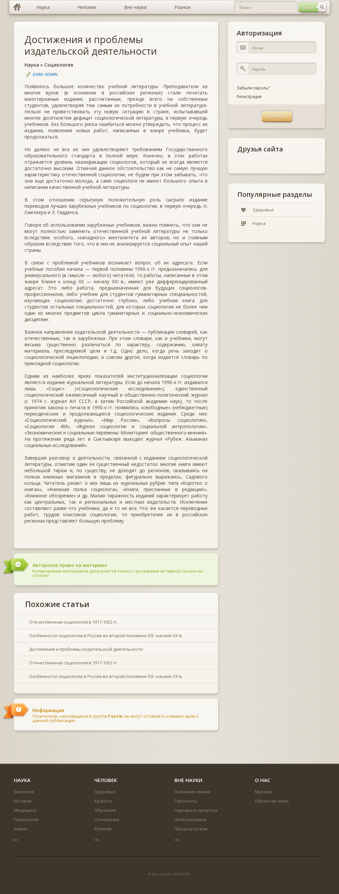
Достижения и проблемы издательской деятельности (90, 45)
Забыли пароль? (253, 88)
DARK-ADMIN (45, 74)
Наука (31, 65)
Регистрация (249, 96)
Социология (58, 65)
